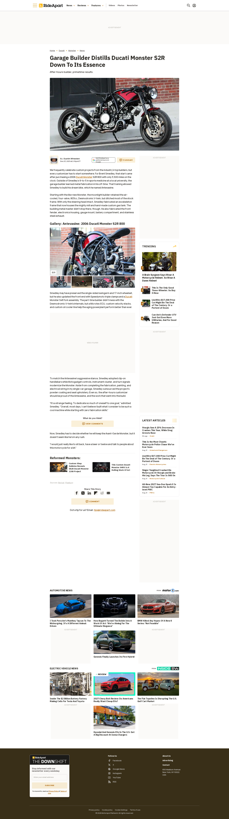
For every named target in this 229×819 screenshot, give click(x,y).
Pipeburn (69, 482)
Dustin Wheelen (72, 158)
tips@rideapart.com (104, 510)
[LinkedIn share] (89, 493)
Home (52, 51)
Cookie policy (107, 810)
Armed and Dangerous (158, 450)
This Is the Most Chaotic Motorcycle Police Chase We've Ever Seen (158, 444)
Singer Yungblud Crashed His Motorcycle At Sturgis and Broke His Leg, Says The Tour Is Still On (158, 473)
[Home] (51, 5)
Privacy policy (94, 810)
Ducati (62, 51)
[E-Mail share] (108, 493)
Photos (121, 5)
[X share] (83, 493)
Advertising (167, 760)
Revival (61, 482)
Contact (166, 765)
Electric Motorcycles (158, 464)
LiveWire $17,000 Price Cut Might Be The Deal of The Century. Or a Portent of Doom (159, 459)
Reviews (82, 5)
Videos (112, 5)
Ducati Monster (84, 177)
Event (152, 436)
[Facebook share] (76, 493)
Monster (72, 51)
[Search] (188, 5)
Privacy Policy (54, 791)
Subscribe (49, 785)
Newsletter (132, 5)
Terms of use (135, 810)
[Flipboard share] (95, 493)
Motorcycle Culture (157, 479)
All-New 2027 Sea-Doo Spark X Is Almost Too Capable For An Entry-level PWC (159, 487)
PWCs (152, 493)
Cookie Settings (121, 810)
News (69, 5)
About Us (166, 756)
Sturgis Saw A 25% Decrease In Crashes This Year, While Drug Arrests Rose (158, 430)
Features (96, 5)
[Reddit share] (102, 493)
